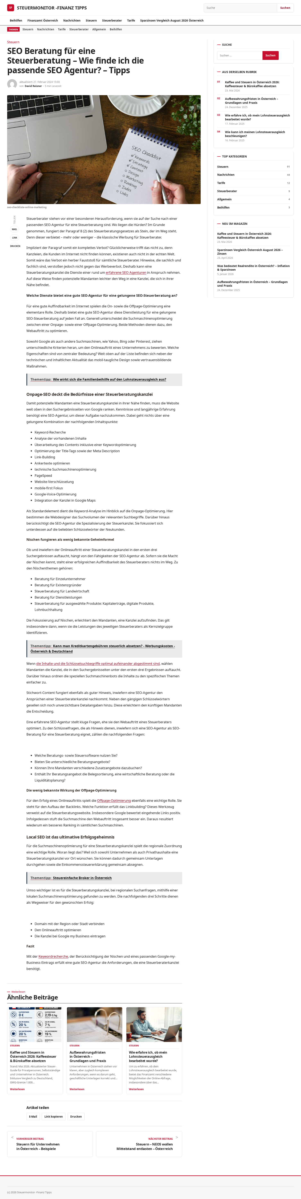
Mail (14, 229)
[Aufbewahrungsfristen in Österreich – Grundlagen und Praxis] (94, 1024)
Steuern (91, 20)
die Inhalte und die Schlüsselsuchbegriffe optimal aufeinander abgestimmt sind (98, 663)
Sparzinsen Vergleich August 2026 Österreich (172, 20)
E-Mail (33, 1116)
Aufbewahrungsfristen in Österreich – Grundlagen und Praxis (88, 1056)
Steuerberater (112, 20)
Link (14, 237)
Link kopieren (53, 1116)
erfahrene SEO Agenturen (126, 272)
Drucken (14, 246)
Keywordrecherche (53, 956)
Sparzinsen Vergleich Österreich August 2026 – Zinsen (250, 252)
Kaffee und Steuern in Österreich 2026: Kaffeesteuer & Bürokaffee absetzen (33, 1056)
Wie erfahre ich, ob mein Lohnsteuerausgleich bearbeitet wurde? (148, 1056)
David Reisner (33, 86)
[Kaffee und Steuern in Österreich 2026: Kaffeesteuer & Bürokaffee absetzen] (35, 1024)
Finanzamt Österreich (42, 20)
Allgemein (99, 29)
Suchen (285, 8)
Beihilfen (16, 20)
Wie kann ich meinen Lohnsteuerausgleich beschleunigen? (255, 134)
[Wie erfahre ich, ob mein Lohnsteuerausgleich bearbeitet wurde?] (154, 1024)
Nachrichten (71, 20)
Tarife (131, 20)
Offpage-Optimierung (114, 800)
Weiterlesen (17, 1089)
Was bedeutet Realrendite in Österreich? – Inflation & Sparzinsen (253, 268)
